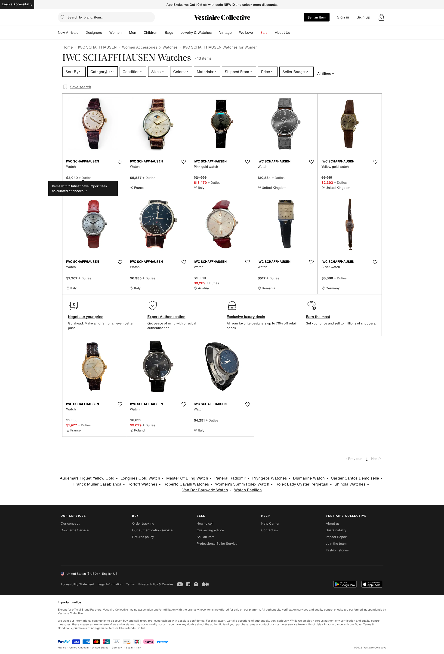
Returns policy (143, 537)
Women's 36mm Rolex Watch (242, 484)
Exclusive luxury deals (246, 316)
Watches (170, 47)
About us (332, 523)
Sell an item (317, 17)
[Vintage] (235, 32)
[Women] (125, 32)
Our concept (70, 523)
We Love (246, 32)
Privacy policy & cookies (155, 584)
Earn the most (318, 316)
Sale (264, 32)
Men (132, 32)
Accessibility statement (77, 584)
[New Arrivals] (82, 32)
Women (115, 32)
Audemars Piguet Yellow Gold (87, 478)
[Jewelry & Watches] (215, 32)
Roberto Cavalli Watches (186, 484)
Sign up (363, 17)
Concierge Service (75, 530)
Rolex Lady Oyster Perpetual (301, 484)
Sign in (343, 17)
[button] (381, 17)
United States (100, 647)
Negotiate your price (85, 316)
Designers (94, 32)
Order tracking (143, 523)
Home (67, 47)
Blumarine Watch (309, 478)
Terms (130, 584)
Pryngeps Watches (269, 478)
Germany (117, 647)
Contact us (269, 530)
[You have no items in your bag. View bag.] (381, 17)
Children (150, 32)
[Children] (161, 32)
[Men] (140, 32)
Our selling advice (210, 530)
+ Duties (85, 177)
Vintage (225, 32)
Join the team (336, 543)
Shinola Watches (349, 484)
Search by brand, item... (86, 17)
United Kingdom (79, 647)
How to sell (205, 523)
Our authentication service (152, 530)
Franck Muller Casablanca (97, 484)
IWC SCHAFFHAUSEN (97, 47)
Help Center (270, 523)
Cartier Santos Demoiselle (355, 478)
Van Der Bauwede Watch (205, 490)
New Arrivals (68, 32)
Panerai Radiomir (230, 478)
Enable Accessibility (17, 4)
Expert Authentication (166, 316)
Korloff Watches (142, 484)
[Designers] (106, 32)
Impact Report (337, 537)
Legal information (110, 584)
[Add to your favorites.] (120, 162)
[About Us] (294, 32)
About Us (282, 32)
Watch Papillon (248, 490)
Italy (138, 647)
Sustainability (336, 530)
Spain (129, 647)
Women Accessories (139, 47)
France (62, 647)
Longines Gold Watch (140, 478)
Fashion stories (337, 550)
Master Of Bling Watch (187, 478)
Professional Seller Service (217, 543)
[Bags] (177, 32)
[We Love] (257, 32)
